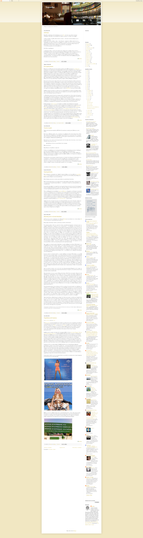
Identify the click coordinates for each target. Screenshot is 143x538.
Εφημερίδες (88, 53)
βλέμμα (87, 283)
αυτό (54, 320)
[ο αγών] (58, 439)
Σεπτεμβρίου (89, 94)
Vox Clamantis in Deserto (90, 455)
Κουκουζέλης (54, 103)
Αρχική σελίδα (62, 447)
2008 (87, 86)
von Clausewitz (76, 68)
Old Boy (87, 274)
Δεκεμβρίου (89, 90)
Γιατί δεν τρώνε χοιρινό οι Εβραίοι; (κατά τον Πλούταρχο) (92, 223)
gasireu (87, 434)
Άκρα (87, 46)
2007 (87, 87)
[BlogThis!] (62, 61)
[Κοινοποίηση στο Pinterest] (66, 61)
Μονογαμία (88, 54)
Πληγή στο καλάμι (94, 376)
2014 (87, 76)
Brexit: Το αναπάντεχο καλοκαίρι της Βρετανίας (93, 389)
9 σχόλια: (58, 61)
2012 (87, 79)
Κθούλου (64, 191)
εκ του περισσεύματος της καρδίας (91, 363)
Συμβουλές (88, 62)
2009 (87, 84)
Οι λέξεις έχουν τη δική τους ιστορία (91, 221)
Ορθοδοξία (88, 59)
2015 (87, 75)
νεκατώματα (88, 350)
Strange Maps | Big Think (90, 304)
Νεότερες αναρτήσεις (48, 447)
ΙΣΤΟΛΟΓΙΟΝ (88, 386)
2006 (87, 89)
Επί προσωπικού (48, 66)
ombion (87, 427)
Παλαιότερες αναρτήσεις (77, 447)
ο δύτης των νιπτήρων (90, 265)
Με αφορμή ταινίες (89, 165)
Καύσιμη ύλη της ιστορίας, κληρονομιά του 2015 (90, 284)
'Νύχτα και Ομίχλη (74, 117)
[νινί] (58, 410)
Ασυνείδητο (88, 49)
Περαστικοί (93, 467)
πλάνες (87, 66)
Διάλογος (46, 32)
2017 (87, 72)
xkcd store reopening (89, 252)
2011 (87, 81)
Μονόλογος (88, 55)
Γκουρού (87, 51)
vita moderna (88, 398)
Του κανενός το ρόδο (90, 322)
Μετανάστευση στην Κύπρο (91, 152)
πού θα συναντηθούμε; (90, 257)
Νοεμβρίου (89, 91)
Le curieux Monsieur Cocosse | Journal (91, 293)
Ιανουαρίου (89, 114)
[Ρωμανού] (58, 380)
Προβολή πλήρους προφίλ (89, 524)
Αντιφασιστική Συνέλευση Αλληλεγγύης (91, 411)
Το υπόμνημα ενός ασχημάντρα (94, 145)
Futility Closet (88, 243)
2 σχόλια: (58, 211)
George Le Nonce (89, 495)
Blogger (75, 530)
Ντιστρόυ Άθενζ (89, 159)
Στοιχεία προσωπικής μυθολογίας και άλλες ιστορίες (92, 313)
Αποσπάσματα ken (89, 47)
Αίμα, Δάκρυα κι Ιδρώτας (93, 457)
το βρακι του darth (89, 477)
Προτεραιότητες (48, 172)
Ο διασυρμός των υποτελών (91, 121)
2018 (87, 70)
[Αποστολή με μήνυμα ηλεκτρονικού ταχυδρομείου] (61, 61)
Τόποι (87, 65)
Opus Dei (92, 135)
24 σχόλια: (58, 444)
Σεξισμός (87, 61)
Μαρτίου (89, 111)
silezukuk (88, 232)
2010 (87, 82)
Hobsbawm (69, 88)
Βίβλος (87, 50)
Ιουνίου (88, 98)
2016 (87, 73)
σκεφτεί (64, 325)
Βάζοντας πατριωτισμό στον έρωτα (94, 365)
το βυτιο (87, 256)
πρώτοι (60, 191)
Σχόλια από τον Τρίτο (95, 172)
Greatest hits (88, 45)
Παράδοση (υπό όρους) (50, 318)
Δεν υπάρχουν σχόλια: (60, 122)
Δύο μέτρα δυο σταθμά (90, 128)
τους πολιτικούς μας (62, 198)
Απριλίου (89, 110)
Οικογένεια (88, 58)
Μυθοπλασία (88, 57)
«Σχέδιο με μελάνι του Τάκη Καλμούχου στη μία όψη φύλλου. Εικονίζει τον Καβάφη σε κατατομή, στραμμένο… (92, 235)
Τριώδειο (92, 428)
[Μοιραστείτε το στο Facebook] (64, 61)
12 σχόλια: (58, 312)
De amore (87, 43)
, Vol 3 (91, 522)
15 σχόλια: (58, 166)
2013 (87, 78)
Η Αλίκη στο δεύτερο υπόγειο (91, 323)
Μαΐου (88, 99)
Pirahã (65, 219)
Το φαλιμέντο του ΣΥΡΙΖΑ (91, 63)
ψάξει (54, 325)
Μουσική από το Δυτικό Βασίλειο (53, 216)
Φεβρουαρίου (89, 113)
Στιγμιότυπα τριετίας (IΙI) (90, 486)
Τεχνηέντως (88, 445)
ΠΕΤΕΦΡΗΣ (88, 375)
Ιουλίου (88, 96)
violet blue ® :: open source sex (91, 331)
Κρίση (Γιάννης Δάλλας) (90, 314)
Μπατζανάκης (47, 322)
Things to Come (88, 244)
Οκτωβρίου (89, 93)
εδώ (62, 220)
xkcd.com (88, 251)
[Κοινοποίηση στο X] (63, 61)
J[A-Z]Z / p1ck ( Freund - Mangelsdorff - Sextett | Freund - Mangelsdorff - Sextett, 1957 (94, 296)
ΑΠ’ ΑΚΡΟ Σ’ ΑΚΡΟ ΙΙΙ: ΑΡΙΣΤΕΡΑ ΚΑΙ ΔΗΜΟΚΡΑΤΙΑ (92, 447)
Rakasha (87, 485)
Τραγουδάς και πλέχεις (95, 181)
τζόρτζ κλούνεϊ (89, 478)
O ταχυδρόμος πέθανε (90, 275)
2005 (87, 116)
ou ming (87, 343)
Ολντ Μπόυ (47, 320)
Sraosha (93, 506)
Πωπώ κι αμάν (48, 128)
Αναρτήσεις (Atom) (52, 449)
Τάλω (64, 35)
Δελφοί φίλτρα (93, 399)
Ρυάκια (92, 435)
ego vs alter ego (88, 466)
